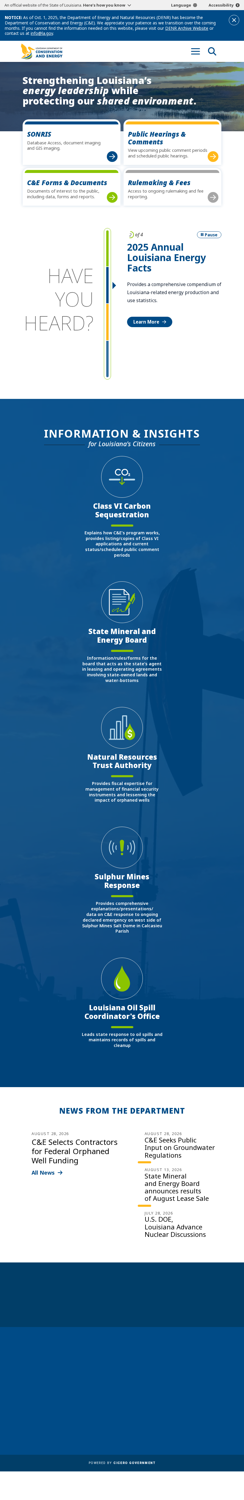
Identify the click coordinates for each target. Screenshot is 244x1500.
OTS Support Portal (114, 1404)
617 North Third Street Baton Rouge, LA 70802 (45, 1392)
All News (43, 1172)
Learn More (146, 322)
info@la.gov (42, 33)
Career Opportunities (116, 1355)
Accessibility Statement (118, 1430)
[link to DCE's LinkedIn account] (194, 1400)
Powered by (122, 1463)
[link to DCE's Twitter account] (216, 1400)
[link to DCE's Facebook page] (183, 1400)
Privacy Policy (107, 1421)
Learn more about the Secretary (140, 1304)
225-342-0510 (41, 1403)
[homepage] (41, 51)
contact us (193, 1374)
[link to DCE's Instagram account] (205, 1400)
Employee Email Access (117, 1380)
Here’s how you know (104, 5)
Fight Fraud (105, 1413)
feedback (191, 1385)
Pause (211, 235)
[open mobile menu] (195, 51)
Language (181, 5)
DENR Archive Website (186, 28)
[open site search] (212, 51)
